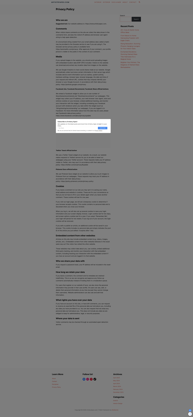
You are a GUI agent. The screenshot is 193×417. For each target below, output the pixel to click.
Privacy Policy (56, 387)
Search (122, 15)
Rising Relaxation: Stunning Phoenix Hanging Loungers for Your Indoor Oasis (130, 46)
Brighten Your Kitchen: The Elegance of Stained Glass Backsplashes (130, 64)
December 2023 (118, 392)
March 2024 (117, 386)
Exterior (115, 400)
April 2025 (116, 378)
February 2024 (118, 389)
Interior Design (117, 403)
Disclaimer (55, 384)
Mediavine (115, 410)
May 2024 (116, 380)
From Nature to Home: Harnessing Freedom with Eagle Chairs (130, 38)
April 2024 (116, 383)
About (54, 378)
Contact (54, 381)
